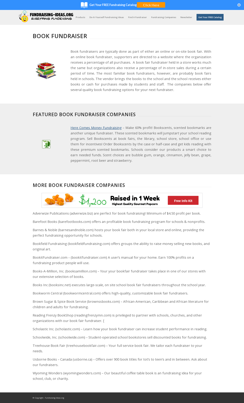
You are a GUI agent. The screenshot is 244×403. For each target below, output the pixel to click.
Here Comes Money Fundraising (96, 127)
